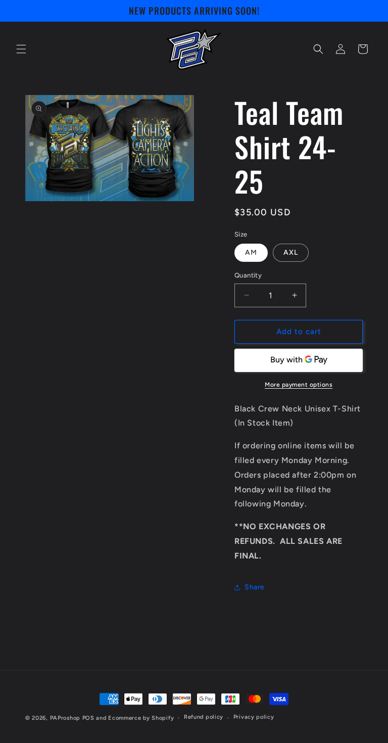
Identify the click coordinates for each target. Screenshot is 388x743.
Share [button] (255, 587)
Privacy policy (253, 717)
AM (251, 252)
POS (88, 718)
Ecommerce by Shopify (141, 718)
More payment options (298, 384)
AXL (290, 252)
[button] (21, 49)
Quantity (248, 275)
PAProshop (65, 718)
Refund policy (203, 717)
